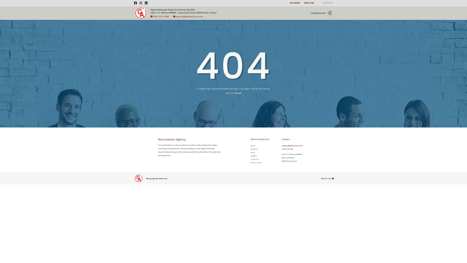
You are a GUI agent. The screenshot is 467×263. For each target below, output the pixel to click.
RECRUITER (328, 3)
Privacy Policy (256, 163)
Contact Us (255, 159)
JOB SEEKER (295, 3)
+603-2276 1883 (161, 16)
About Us (254, 149)
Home (237, 93)
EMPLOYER (309, 3)
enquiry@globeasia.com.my (189, 16)
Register (254, 156)
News (253, 152)
